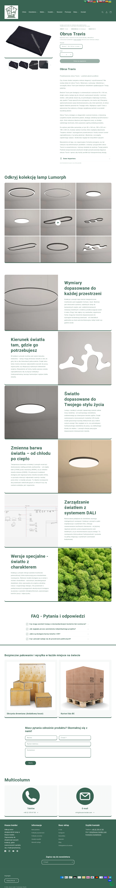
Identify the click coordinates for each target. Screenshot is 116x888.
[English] (91, 1)
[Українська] (109, 1)
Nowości (61, 839)
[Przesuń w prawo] (51, 65)
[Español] (106, 1)
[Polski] (100, 1)
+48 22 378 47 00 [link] (30, 812)
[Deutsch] (94, 1)
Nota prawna (36, 829)
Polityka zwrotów (37, 836)
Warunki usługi (36, 842)
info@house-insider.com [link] (83, 812)
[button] (103, 12)
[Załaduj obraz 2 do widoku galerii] (23, 65)
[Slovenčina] (103, 1)
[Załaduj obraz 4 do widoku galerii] (43, 65)
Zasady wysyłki (36, 839)
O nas (60, 829)
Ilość (61, 51)
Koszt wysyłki (77, 39)
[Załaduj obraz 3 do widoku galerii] (33, 65)
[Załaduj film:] (58, 222)
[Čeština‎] (88, 1)
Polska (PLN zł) (11, 880)
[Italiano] (97, 1)
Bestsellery (62, 836)
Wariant (62, 42)
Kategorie (61, 832)
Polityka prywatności (38, 832)
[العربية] (85, 1)
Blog (60, 842)
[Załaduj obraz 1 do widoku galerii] (13, 65)
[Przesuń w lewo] (7, 65)
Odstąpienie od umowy (65, 845)
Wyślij (30, 763)
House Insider (12, 887)
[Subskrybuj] (72, 862)
